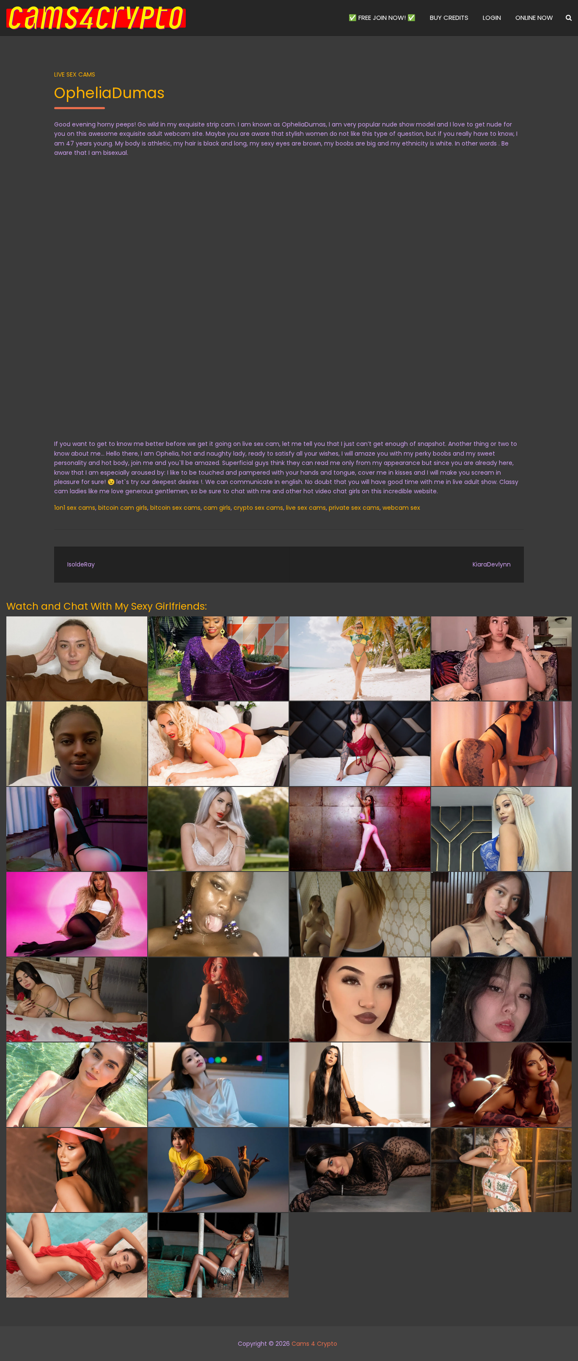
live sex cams (306, 507)
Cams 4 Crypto (314, 1343)
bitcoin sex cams (175, 507)
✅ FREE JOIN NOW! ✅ (382, 17)
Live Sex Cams (74, 74)
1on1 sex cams (74, 507)
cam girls (217, 507)
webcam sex (401, 507)
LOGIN (492, 17)
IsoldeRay (81, 564)
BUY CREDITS (449, 17)
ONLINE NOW (534, 17)
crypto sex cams (258, 507)
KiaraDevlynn (492, 564)
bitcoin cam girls (122, 507)
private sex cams (354, 507)
